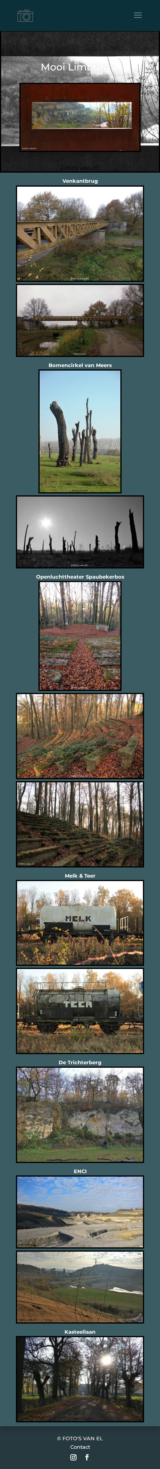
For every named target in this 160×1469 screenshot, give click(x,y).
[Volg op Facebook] (87, 1457)
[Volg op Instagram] (73, 1457)
